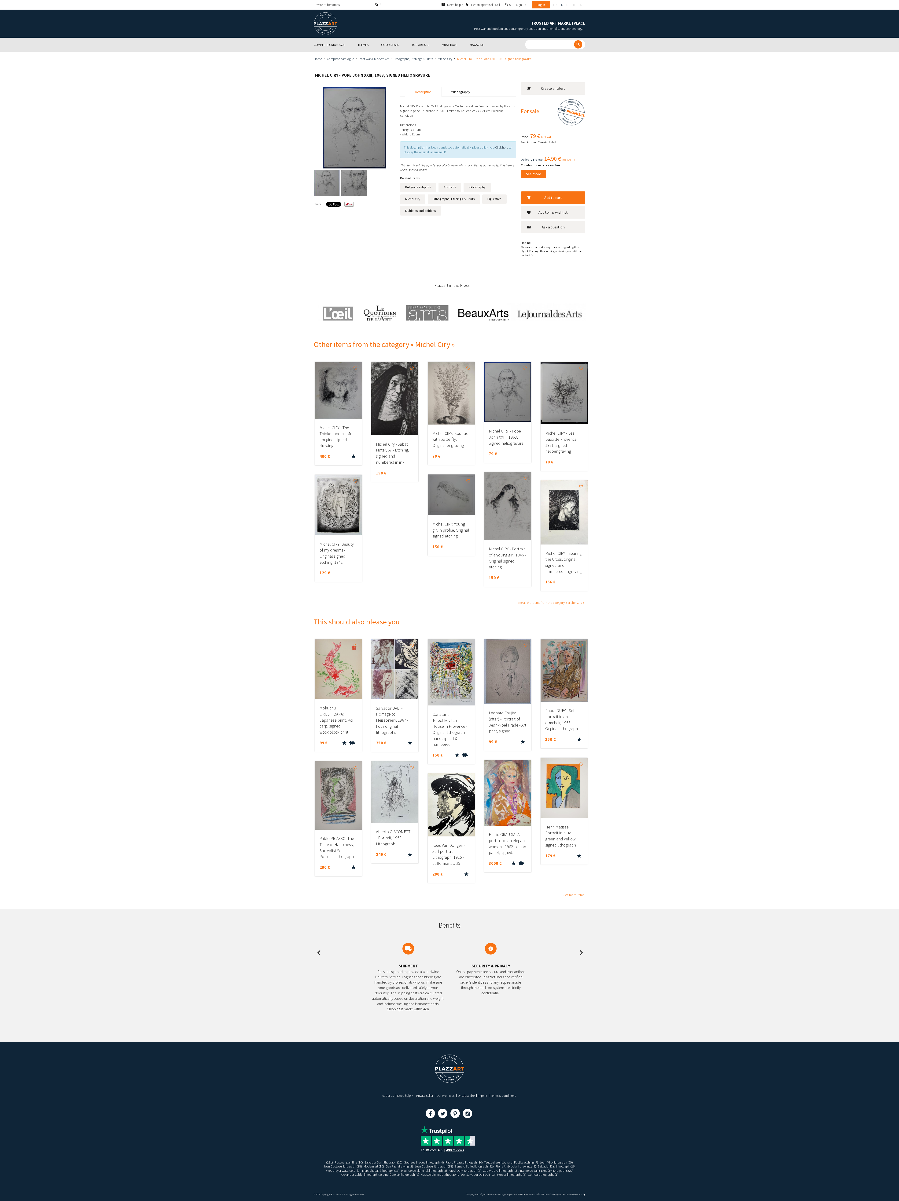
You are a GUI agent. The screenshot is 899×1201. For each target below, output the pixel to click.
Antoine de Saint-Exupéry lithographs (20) (546, 1170)
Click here (501, 147)
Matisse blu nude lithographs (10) (443, 1174)
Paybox (557, 1194)
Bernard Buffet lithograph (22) (474, 1166)
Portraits (450, 187)
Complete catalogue (340, 59)
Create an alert (553, 88)
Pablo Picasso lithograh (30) (464, 1162)
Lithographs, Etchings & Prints (413, 59)
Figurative (494, 199)
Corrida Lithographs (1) (543, 1174)
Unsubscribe (466, 1095)
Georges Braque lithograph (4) (424, 1162)
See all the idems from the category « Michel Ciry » (551, 602)
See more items (574, 895)
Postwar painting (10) (349, 1162)
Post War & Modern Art (374, 59)
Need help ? (405, 1095)
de (568, 5)
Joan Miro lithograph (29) (556, 1162)
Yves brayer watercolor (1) (343, 1170)
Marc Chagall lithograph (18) (380, 1170)
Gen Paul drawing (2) (399, 1166)
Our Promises (445, 1095)
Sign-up (521, 5)
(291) (329, 1162)
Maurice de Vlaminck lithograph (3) (424, 1170)
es (580, 5)
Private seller (424, 1095)
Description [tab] (423, 92)
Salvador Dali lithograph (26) (383, 1162)
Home (318, 59)
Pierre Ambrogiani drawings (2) (515, 1166)
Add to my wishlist (553, 212)
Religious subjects (418, 187)
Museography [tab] (460, 92)
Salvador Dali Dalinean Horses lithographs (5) (496, 1174)
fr (554, 5)
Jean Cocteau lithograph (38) (343, 1166)
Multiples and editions (420, 211)
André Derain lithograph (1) (401, 1174)
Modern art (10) (374, 1166)
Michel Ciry (445, 59)
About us (388, 1095)
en (561, 5)
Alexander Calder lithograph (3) (361, 1174)
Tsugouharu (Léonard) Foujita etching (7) (511, 1162)
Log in (541, 5)
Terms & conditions (503, 1095)
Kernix (578, 1194)
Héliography (477, 187)
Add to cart (553, 197)
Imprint (482, 1095)
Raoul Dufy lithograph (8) (465, 1170)
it (574, 5)
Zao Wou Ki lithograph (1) (500, 1170)
